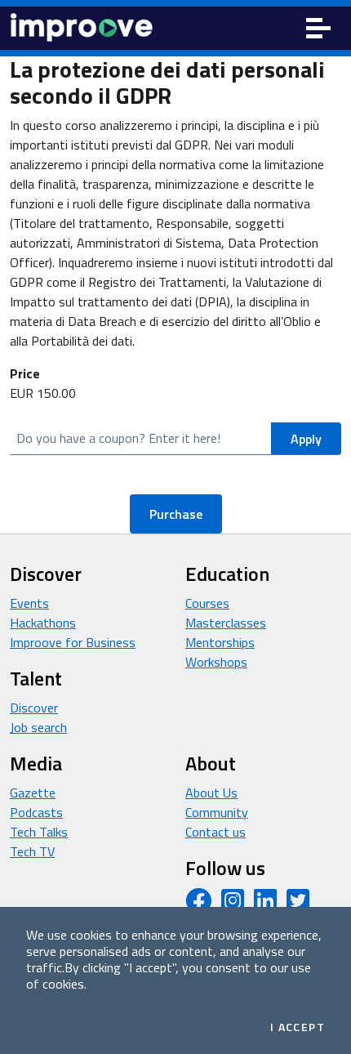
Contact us (215, 832)
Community (216, 812)
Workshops (216, 662)
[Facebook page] (198, 905)
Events (29, 603)
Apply (306, 439)
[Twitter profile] (298, 905)
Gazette (33, 792)
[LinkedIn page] (265, 905)
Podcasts (36, 812)
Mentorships (220, 642)
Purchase (175, 514)
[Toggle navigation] (318, 28)
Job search (38, 727)
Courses (207, 603)
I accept (297, 1027)
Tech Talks (39, 832)
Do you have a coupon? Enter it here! (118, 438)
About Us (211, 792)
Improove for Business (73, 642)
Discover (34, 707)
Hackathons (43, 622)
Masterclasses (225, 622)
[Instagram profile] (232, 905)
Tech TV (32, 851)
